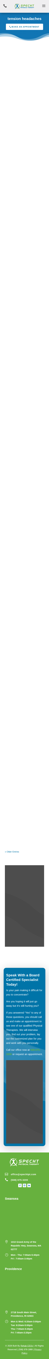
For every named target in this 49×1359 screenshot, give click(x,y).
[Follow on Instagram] (24, 1185)
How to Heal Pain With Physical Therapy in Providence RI (20, 718)
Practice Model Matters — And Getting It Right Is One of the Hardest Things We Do (24, 81)
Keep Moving (29, 242)
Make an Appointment (25, 27)
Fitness (27, 560)
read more (14, 117)
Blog (21, 242)
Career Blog (23, 88)
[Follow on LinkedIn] (29, 1185)
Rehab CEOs (27, 1346)
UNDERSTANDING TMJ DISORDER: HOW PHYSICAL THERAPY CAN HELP (23, 476)
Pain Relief (27, 404)
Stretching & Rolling (20, 810)
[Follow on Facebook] (20, 1185)
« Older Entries (12, 852)
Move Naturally (20, 564)
